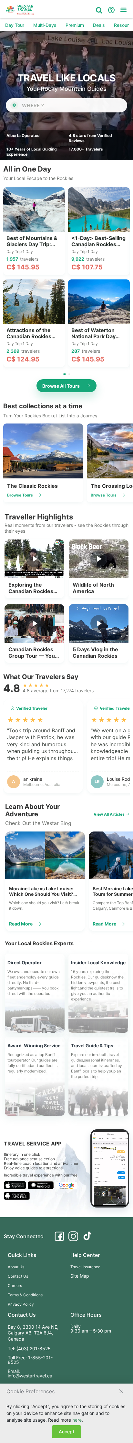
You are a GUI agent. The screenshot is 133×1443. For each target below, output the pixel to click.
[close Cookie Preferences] (121, 1391)
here (77, 1420)
